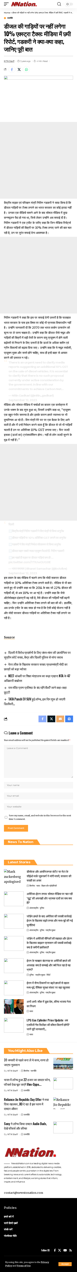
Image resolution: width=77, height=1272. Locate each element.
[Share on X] (19, 69)
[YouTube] (65, 1250)
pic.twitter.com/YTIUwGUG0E (29, 562)
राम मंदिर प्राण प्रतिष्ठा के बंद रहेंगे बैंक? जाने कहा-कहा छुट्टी (35, 690)
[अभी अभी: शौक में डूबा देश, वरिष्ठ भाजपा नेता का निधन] (14, 1006)
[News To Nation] (25, 4)
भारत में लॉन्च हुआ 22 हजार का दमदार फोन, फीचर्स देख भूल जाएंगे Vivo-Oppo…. (27, 1082)
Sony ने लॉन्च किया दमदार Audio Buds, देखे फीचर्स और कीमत (25, 1126)
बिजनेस (32, 885)
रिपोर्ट (48, 974)
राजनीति (10, 18)
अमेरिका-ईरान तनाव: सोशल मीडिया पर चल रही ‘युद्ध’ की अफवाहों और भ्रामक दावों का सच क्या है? (49, 898)
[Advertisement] (38, 160)
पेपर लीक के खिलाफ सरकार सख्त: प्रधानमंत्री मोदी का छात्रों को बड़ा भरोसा (36, 666)
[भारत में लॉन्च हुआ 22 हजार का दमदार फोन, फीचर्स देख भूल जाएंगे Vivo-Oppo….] (63, 1083)
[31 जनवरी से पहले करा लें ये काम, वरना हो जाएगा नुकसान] (63, 1064)
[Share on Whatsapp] (26, 69)
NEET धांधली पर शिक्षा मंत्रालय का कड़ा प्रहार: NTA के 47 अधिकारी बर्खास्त (37, 678)
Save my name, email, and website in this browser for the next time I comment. (40, 817)
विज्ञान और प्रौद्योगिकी (48, 885)
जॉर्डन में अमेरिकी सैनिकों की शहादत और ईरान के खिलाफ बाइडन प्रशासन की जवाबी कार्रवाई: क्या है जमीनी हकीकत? (49, 942)
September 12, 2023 (22, 400)
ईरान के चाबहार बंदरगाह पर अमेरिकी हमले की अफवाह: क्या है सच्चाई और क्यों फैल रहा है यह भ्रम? (48, 964)
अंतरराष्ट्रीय (33, 908)
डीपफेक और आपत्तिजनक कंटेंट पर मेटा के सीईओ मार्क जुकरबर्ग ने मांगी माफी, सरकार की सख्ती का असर (49, 875)
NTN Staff (9, 61)
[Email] (60, 719)
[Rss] (70, 1250)
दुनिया (42, 908)
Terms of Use (24, 1266)
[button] (65, 1264)
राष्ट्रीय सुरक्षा (50, 930)
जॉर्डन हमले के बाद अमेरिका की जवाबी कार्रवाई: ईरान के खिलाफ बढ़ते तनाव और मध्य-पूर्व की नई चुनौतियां (50, 920)
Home (7, 12)
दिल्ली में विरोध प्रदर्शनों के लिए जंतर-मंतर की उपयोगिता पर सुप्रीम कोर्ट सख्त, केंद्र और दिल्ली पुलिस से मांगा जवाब (37, 655)
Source (9, 637)
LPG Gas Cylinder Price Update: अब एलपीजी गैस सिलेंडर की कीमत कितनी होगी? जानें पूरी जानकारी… (48, 1024)
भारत (38, 885)
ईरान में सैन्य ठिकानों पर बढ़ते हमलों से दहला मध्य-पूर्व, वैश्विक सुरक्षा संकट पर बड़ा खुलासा (48, 985)
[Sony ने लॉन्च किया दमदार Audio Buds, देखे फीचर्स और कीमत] (63, 1127)
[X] (59, 1250)
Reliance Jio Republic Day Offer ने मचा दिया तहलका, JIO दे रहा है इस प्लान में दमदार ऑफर (26, 1104)
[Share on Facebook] (11, 69)
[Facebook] (55, 1250)
